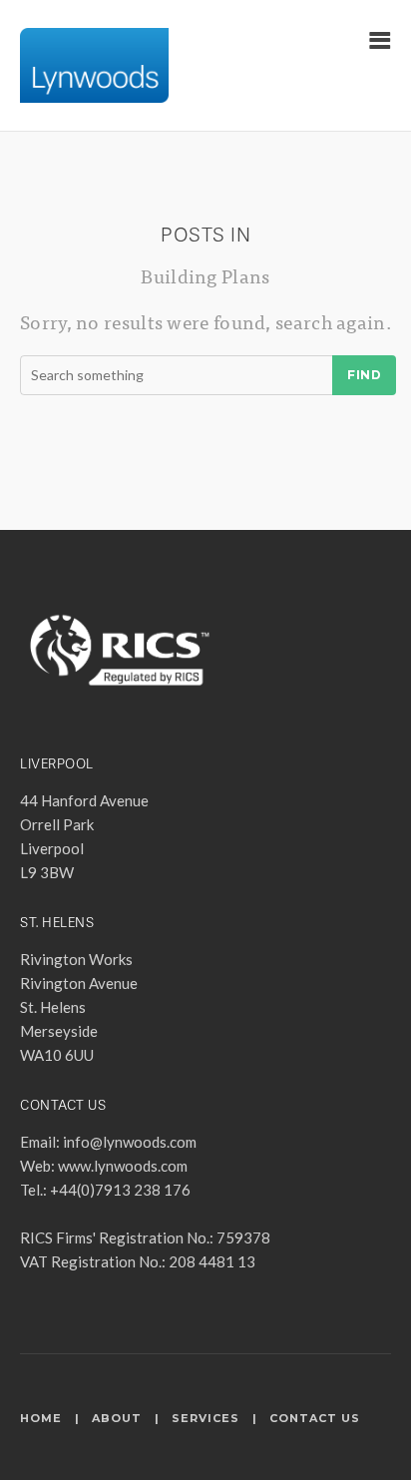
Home (41, 1418)
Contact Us (314, 1418)
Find (364, 374)
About (117, 1418)
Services (205, 1418)
